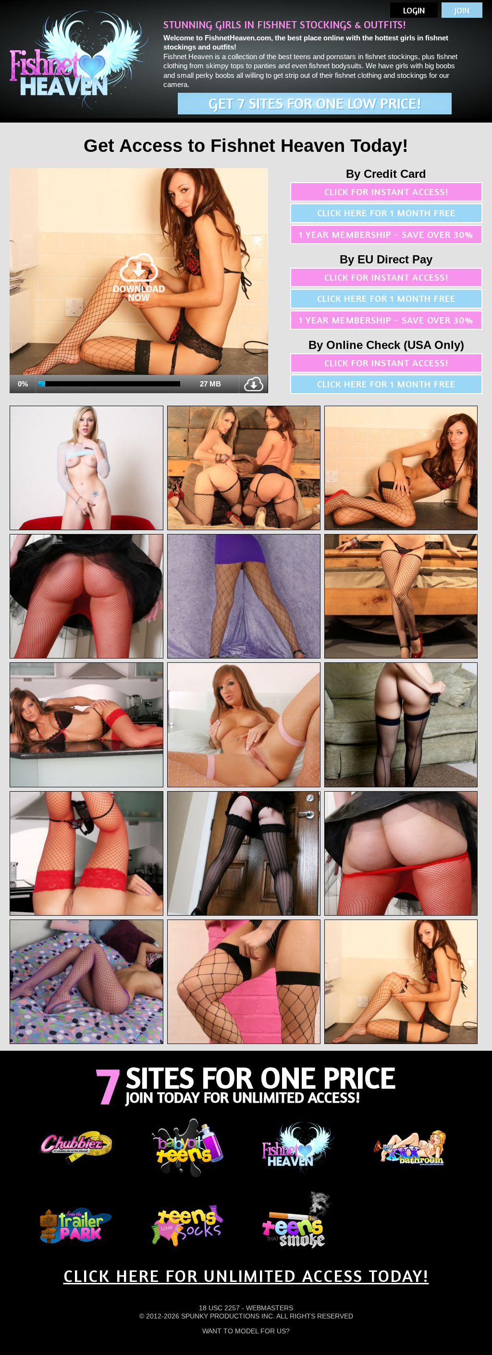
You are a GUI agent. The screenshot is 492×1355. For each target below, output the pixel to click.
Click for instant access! (386, 192)
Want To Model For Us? (246, 1331)
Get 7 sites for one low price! (315, 103)
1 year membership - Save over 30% (386, 234)
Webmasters (269, 1308)
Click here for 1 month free (386, 213)
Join (462, 10)
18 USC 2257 (219, 1308)
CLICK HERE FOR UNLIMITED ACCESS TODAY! (246, 1275)
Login (414, 10)
